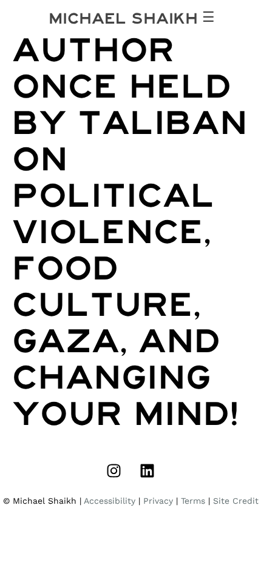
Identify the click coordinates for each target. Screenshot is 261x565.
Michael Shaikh (123, 18)
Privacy (158, 501)
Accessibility (109, 501)
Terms (193, 501)
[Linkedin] (147, 471)
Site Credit (236, 501)
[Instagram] (114, 471)
